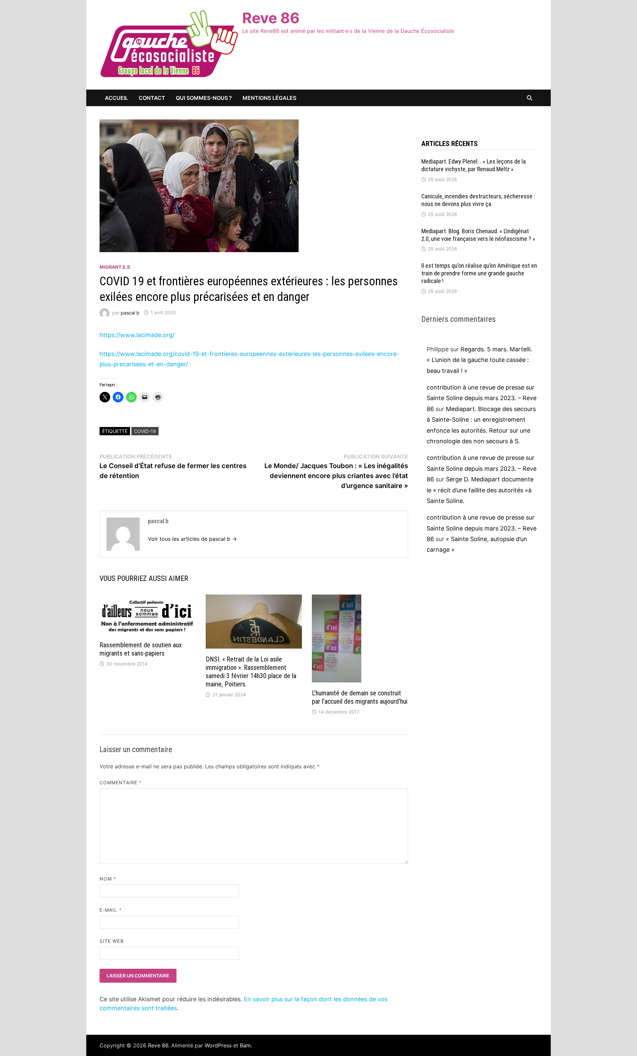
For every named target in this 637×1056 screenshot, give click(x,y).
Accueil (116, 98)
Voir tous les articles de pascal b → (192, 538)
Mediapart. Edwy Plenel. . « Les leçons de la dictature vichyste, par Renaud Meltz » (473, 165)
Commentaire (121, 782)
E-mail (111, 910)
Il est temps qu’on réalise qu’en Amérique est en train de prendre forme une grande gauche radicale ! (479, 273)
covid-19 (145, 431)
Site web (112, 941)
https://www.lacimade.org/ (137, 334)
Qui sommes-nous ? (204, 98)
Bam (245, 1045)
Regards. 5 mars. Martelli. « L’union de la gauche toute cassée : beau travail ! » (479, 360)
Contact (152, 98)
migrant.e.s (115, 267)
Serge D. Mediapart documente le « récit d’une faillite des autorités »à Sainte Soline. (480, 490)
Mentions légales (269, 98)
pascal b (130, 312)
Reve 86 (271, 18)
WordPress (218, 1045)
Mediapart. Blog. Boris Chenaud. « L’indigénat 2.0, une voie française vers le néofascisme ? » (478, 235)
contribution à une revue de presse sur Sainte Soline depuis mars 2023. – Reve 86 (481, 398)
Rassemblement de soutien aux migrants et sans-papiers (141, 649)
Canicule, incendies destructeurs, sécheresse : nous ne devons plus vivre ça (478, 200)
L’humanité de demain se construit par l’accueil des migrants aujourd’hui (359, 697)
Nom (108, 878)
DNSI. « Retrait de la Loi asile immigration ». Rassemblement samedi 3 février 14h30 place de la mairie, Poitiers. (251, 671)
